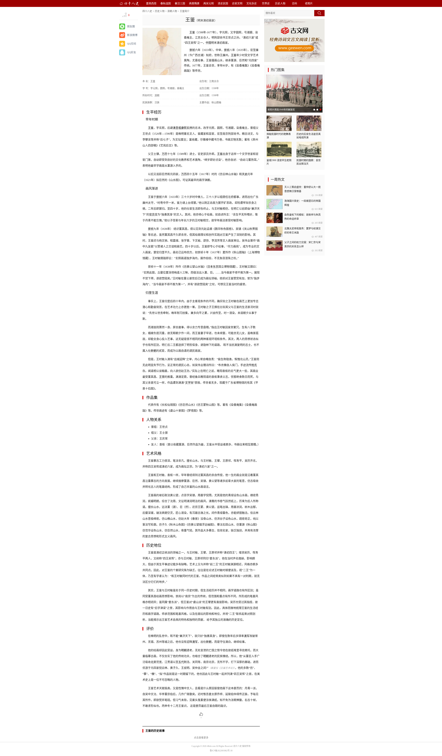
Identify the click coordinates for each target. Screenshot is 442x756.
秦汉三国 (180, 3)
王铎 (162, 376)
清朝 (157, 95)
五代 (181, 662)
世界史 (266, 3)
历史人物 (280, 3)
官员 (152, 214)
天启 (244, 174)
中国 (208, 42)
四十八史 (147, 11)
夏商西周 (151, 3)
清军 (246, 635)
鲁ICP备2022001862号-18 (221, 750)
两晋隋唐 (194, 3)
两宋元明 (208, 3)
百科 (294, 3)
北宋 (153, 662)
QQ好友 (131, 52)
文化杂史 (251, 3)
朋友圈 (131, 26)
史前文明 (237, 3)
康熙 (184, 127)
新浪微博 (132, 35)
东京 (215, 266)
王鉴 (192, 32)
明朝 (184, 650)
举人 (200, 196)
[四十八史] (129, 3)
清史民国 (223, 3)
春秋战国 (165, 3)
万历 (164, 153)
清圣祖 (177, 127)
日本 (210, 266)
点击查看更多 (201, 737)
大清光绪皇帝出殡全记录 (280, 109)
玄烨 (189, 127)
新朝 (153, 350)
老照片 (309, 3)
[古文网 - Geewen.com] (294, 61)
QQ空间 (131, 43)
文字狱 (189, 382)
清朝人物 (172, 11)
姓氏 (254, 365)
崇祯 (192, 50)
